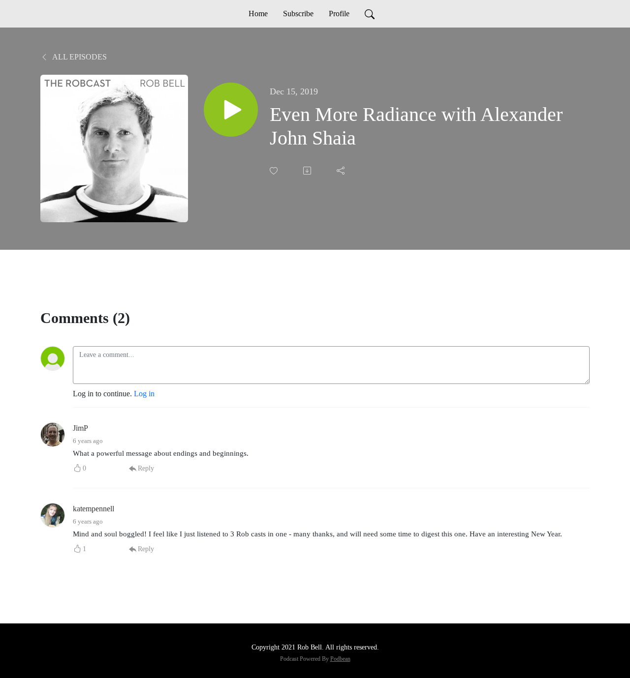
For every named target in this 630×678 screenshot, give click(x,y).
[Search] (369, 14)
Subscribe (298, 13)
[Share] (341, 171)
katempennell (93, 508)
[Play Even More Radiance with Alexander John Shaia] (231, 110)
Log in (144, 393)
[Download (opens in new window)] (308, 171)
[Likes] (275, 171)
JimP (80, 428)
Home (258, 13)
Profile (339, 13)
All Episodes (79, 57)
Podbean (340, 658)
